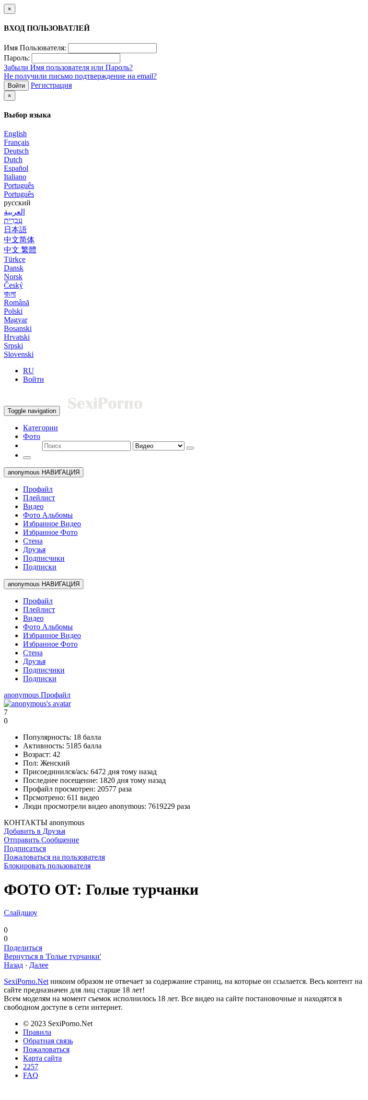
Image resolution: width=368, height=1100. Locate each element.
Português (19, 185)
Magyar (15, 320)
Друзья (34, 549)
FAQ (30, 1075)
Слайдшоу (20, 913)
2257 (30, 1067)
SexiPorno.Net (26, 981)
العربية (14, 212)
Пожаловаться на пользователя (54, 857)
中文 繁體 (20, 250)
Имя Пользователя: (35, 48)
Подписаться (25, 848)
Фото (31, 436)
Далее (38, 965)
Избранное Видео (52, 524)
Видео (33, 506)
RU (28, 371)
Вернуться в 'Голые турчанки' (52, 956)
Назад (13, 965)
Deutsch (16, 151)
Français (16, 142)
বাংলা (10, 294)
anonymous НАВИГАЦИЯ (44, 472)
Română (16, 302)
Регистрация (51, 85)
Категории (40, 428)
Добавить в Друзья (34, 831)
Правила (37, 1032)
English (15, 134)
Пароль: (17, 58)
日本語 (15, 229)
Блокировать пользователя (47, 866)
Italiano (15, 177)
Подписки (40, 567)
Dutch (13, 159)
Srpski (13, 346)
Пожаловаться (46, 1049)
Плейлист (39, 498)
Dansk (13, 268)
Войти (16, 85)
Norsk (13, 276)
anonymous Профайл (37, 695)
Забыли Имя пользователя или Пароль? (68, 67)
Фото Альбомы (48, 515)
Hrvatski (17, 337)
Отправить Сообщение (41, 840)
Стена (33, 541)
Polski (13, 311)
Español (16, 168)
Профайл (38, 489)
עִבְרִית (13, 220)
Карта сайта (42, 1058)
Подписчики (44, 558)
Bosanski (18, 328)
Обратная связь (48, 1041)
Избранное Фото (50, 532)
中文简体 (19, 240)
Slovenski (19, 354)
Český (13, 285)
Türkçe (14, 259)
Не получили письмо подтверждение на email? (80, 76)
